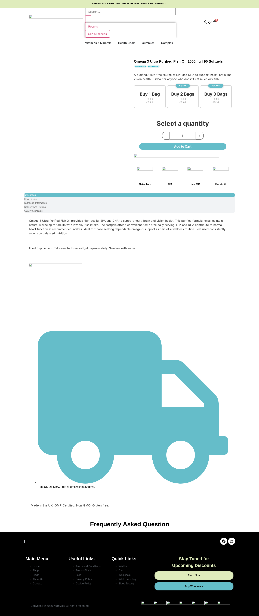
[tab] (129, 195)
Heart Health (153, 66)
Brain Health (140, 66)
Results (93, 26)
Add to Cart (183, 146)
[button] (150, 96)
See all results (97, 34)
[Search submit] (88, 19)
